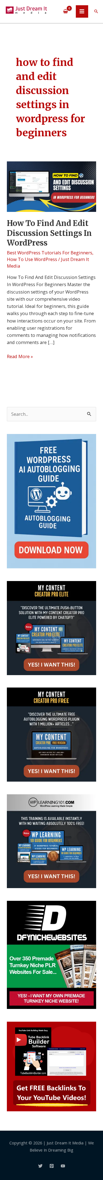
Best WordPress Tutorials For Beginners (49, 252)
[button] (96, 11)
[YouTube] (63, 1166)
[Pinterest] (51, 1166)
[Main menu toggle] (82, 11)
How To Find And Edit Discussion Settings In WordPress (49, 233)
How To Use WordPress (32, 259)
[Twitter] (40, 1166)
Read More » (20, 356)
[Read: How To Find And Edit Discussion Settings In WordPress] (51, 186)
